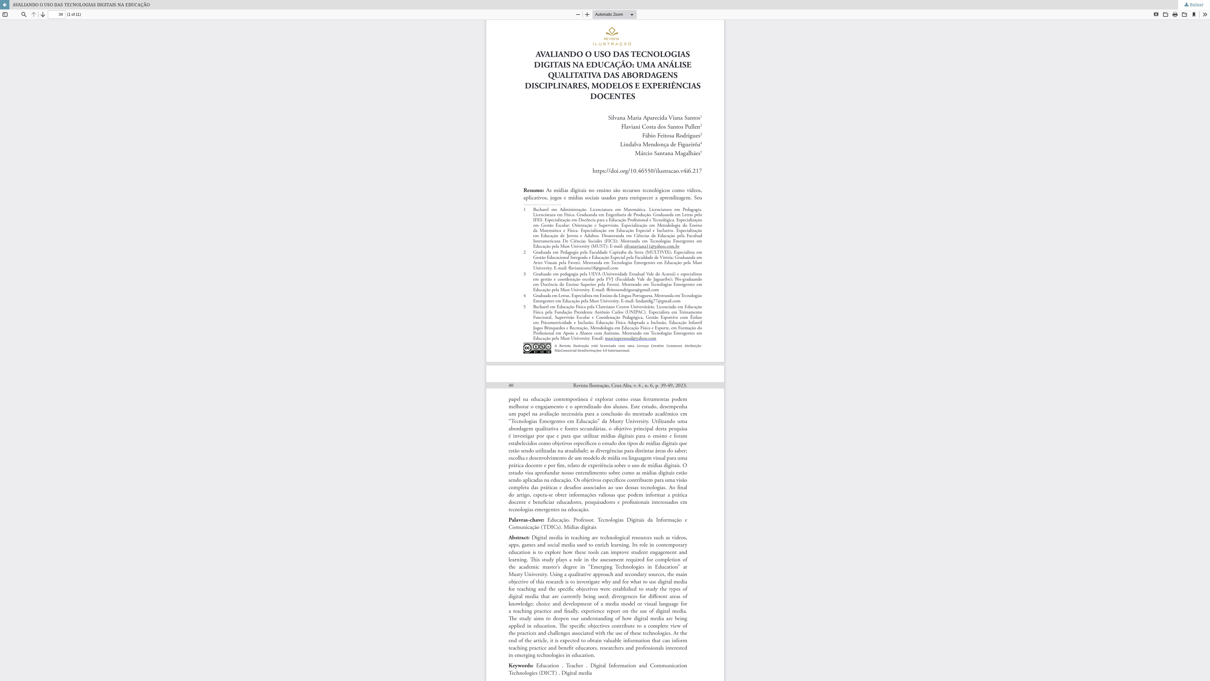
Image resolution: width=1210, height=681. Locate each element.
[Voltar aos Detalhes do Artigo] (4, 4)
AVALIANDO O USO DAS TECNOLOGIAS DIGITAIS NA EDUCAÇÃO (81, 5)
